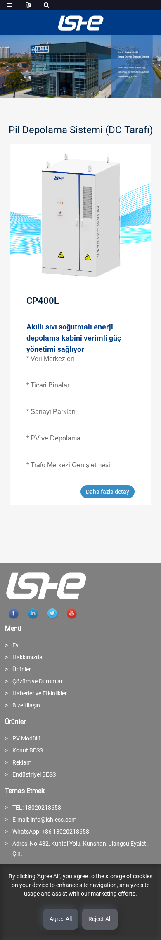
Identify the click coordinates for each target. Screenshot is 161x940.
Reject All (99, 919)
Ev (15, 645)
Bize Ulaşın (26, 705)
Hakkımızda (27, 657)
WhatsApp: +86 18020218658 (50, 831)
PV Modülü (26, 738)
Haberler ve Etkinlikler (39, 693)
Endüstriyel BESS (34, 774)
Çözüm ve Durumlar (37, 681)
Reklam (21, 762)
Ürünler (21, 669)
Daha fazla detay (107, 491)
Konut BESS (27, 750)
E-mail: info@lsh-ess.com (44, 819)
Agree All (61, 919)
